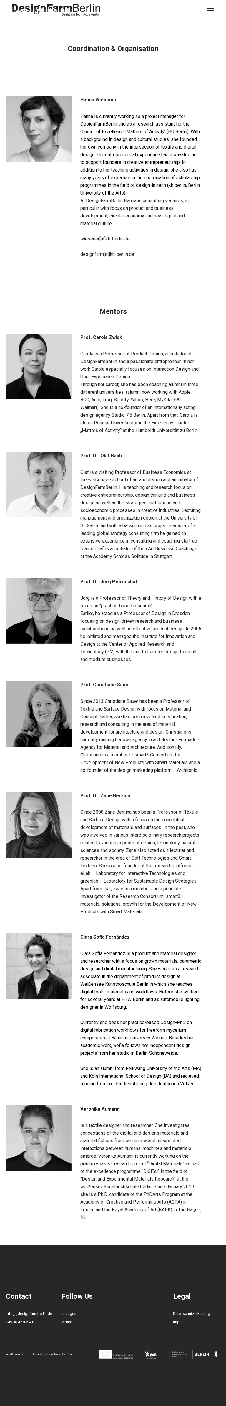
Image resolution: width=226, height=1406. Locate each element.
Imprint (179, 1322)
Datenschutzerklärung (191, 1313)
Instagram (70, 1313)
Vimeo (67, 1322)
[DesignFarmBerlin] (56, 10)
